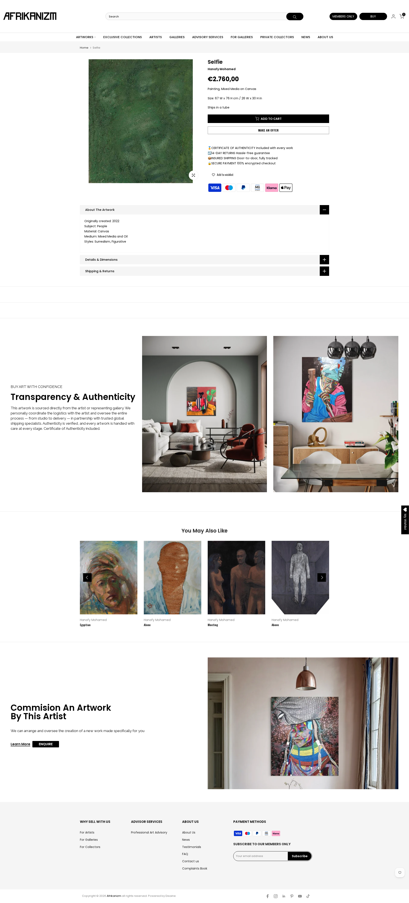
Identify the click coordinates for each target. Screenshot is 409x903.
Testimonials (191, 847)
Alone (147, 624)
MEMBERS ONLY (343, 16)
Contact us (190, 861)
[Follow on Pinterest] (292, 896)
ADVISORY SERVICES (207, 37)
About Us (188, 832)
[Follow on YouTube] (300, 896)
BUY (373, 16)
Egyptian (85, 624)
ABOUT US (325, 37)
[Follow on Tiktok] (308, 896)
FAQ (185, 854)
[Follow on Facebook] (267, 896)
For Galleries (89, 840)
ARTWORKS (84, 37)
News (186, 840)
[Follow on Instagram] (276, 896)
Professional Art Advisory (149, 832)
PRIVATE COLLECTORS (277, 37)
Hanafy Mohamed (93, 620)
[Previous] (87, 577)
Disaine (171, 896)
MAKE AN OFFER (268, 130)
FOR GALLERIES (242, 37)
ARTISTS (155, 37)
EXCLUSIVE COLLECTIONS (122, 37)
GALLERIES (177, 37)
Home (84, 47)
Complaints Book (194, 868)
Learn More (20, 744)
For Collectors (90, 847)
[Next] (321, 577)
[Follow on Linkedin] (284, 896)
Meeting (213, 624)
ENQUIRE (46, 744)
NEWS (305, 37)
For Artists (87, 832)
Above (275, 624)
